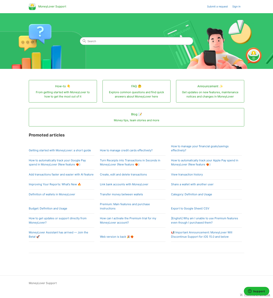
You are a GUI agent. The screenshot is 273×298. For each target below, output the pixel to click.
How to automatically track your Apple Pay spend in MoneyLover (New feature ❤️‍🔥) (204, 162)
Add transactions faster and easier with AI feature (61, 174)
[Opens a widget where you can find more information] (256, 291)
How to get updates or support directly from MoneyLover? (58, 220)
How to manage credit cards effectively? (126, 150)
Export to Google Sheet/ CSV (190, 208)
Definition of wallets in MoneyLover (52, 194)
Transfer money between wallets (121, 194)
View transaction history (187, 174)
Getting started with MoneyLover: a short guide (60, 150)
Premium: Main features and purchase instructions (125, 206)
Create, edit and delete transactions (123, 174)
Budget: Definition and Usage (48, 208)
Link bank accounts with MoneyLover (124, 184)
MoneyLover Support (43, 283)
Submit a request (217, 6)
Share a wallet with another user (192, 184)
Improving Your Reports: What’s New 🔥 (55, 184)
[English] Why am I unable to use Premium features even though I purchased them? (204, 220)
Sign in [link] (236, 6)
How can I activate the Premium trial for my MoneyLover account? (128, 220)
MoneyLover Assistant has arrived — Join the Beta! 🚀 (58, 234)
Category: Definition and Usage (191, 194)
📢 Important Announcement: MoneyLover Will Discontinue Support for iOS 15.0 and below (201, 234)
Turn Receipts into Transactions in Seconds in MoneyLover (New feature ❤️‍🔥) (130, 162)
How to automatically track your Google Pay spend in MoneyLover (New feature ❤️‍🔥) (57, 162)
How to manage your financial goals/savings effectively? (200, 148)
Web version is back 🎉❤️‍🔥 (117, 236)
